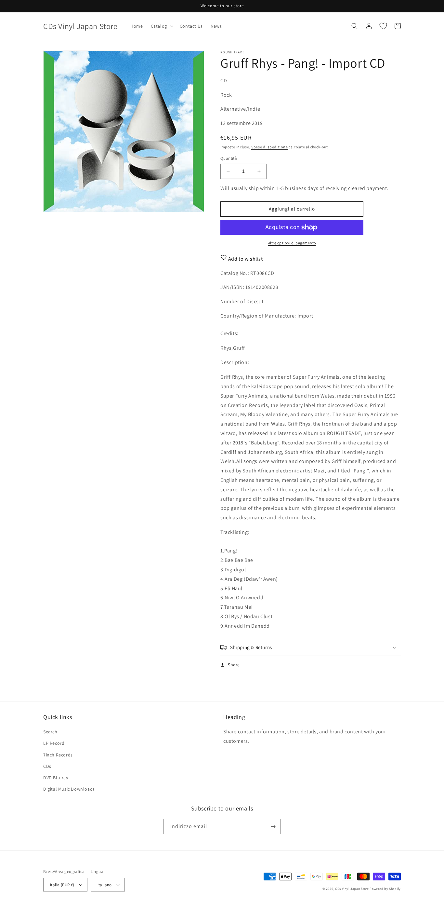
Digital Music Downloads (69, 789)
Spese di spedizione (269, 146)
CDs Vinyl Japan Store (352, 889)
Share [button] (234, 665)
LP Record (53, 743)
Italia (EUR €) (62, 885)
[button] (161, 26)
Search (50, 732)
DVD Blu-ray (55, 778)
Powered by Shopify (385, 889)
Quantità (228, 158)
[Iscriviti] (273, 826)
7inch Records (58, 755)
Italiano (105, 885)
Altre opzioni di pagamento (292, 242)
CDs (47, 766)
